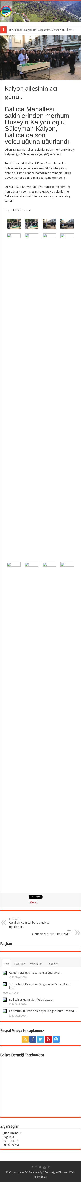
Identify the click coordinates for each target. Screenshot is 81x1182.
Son (6, 964)
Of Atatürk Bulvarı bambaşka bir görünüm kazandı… (43, 1011)
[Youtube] (48, 1039)
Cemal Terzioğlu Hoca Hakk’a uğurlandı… (35, 973)
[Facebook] (32, 1039)
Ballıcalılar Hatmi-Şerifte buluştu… (31, 999)
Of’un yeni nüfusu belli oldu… (52, 932)
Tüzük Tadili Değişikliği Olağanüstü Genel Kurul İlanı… (41, 29)
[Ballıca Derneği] (40, 11)
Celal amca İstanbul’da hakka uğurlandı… (29, 923)
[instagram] (56, 1039)
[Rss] (25, 1039)
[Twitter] (40, 1039)
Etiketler (53, 964)
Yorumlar (36, 964)
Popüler (19, 964)
